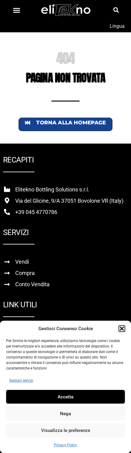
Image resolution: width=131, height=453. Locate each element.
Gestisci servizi (21, 380)
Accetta (65, 397)
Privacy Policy (65, 445)
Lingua (117, 26)
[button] (122, 329)
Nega (65, 413)
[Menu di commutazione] (16, 10)
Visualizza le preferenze (65, 430)
